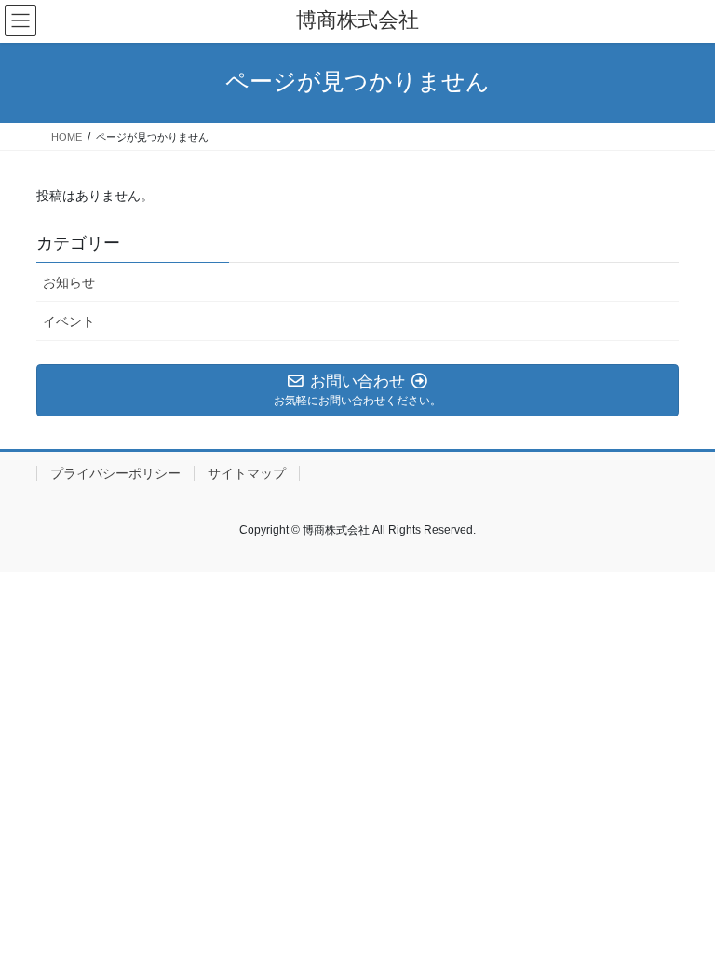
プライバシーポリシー (115, 473)
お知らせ (69, 282)
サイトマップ (247, 473)
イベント (69, 321)
